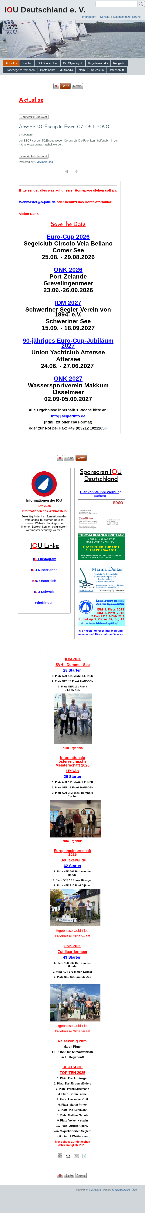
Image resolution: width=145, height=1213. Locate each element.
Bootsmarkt (47, 70)
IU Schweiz (44, 592)
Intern (81, 70)
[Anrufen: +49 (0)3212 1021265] (105, 428)
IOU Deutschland (47, 63)
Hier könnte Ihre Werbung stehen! (101, 494)
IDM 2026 (44, 505)
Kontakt (105, 16)
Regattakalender (98, 63)
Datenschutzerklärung (126, 16)
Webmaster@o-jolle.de (37, 202)
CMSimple (94, 1190)
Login (134, 1190)
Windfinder (44, 603)
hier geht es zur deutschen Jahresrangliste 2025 (72, 1143)
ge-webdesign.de (121, 1190)
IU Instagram (44, 559)
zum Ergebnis (73, 841)
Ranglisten (119, 63)
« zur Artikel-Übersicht (34, 116)
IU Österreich (44, 581)
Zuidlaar (65, 952)
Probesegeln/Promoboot (20, 70)
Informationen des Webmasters (44, 511)
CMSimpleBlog (43, 161)
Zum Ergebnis (72, 748)
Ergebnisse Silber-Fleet (72, 936)
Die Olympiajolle (73, 63)
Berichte (27, 63)
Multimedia (66, 70)
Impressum (89, 16)
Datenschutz (116, 70)
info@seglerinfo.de (68, 416)
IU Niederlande (44, 570)
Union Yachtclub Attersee (68, 352)
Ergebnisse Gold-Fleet (72, 931)
